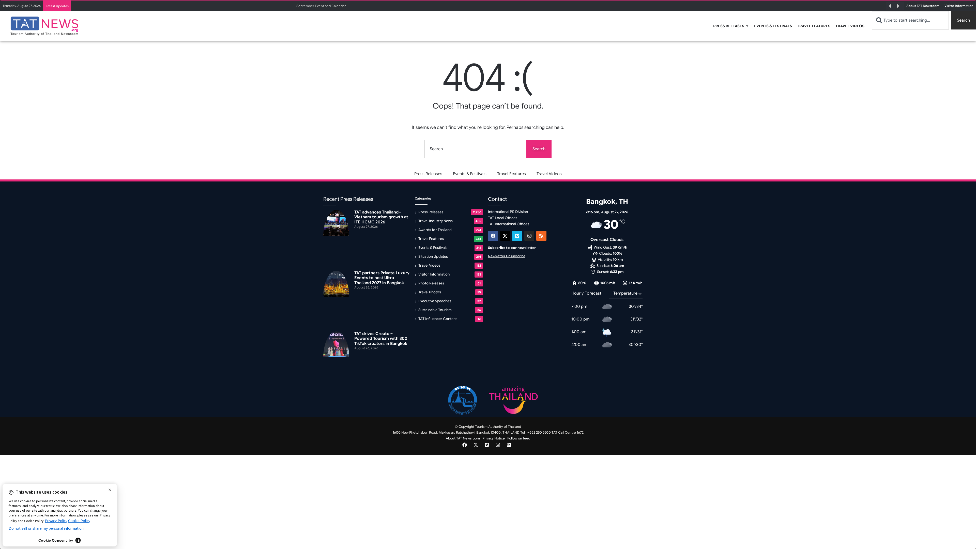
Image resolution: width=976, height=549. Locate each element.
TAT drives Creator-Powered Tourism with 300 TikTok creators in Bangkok (380, 338)
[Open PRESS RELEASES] (747, 26)
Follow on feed (518, 438)
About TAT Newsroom (463, 438)
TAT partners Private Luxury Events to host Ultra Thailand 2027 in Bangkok (381, 277)
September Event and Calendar (321, 6)
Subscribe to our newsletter (512, 248)
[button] (890, 6)
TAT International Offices (508, 224)
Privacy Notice (493, 438)
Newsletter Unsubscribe (506, 256)
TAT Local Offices (502, 218)
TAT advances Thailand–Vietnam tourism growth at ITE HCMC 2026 (381, 217)
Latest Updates (57, 6)
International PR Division (508, 211)
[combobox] (910, 20)
